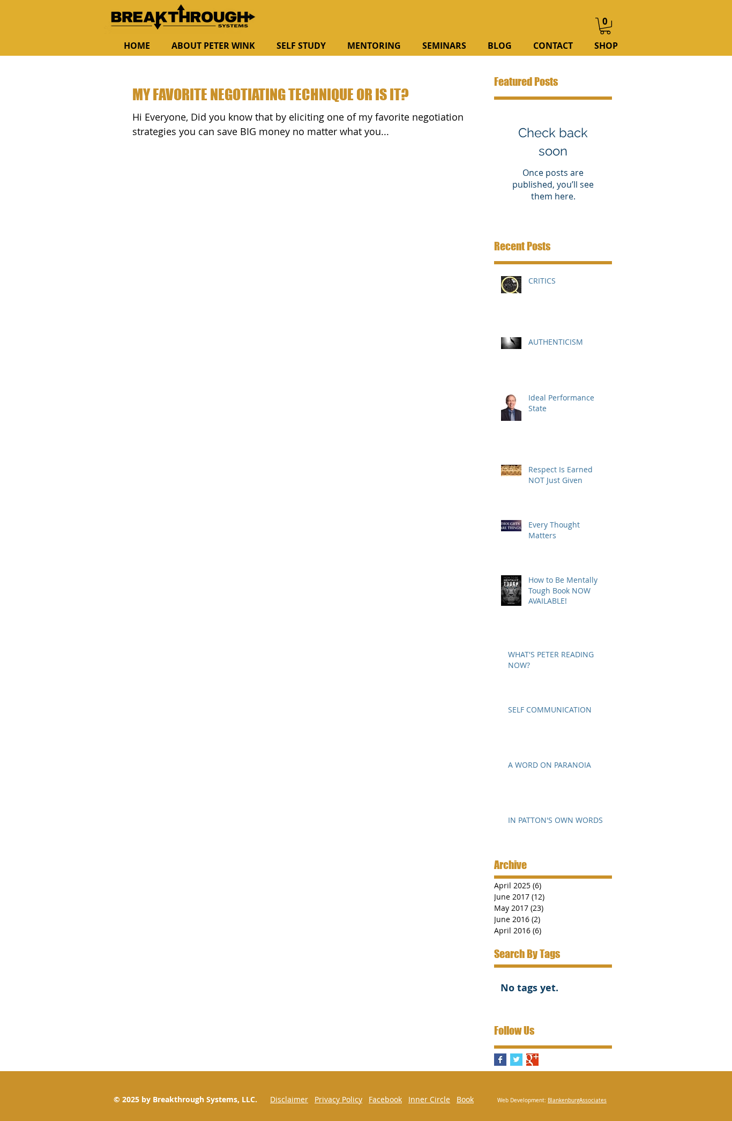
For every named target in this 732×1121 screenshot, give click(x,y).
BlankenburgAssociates (577, 1100)
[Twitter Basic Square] (516, 1059)
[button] (605, 26)
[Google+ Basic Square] (532, 1059)
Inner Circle (429, 1099)
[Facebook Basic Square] (500, 1059)
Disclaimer (289, 1099)
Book (465, 1099)
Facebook (385, 1099)
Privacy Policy (338, 1099)
